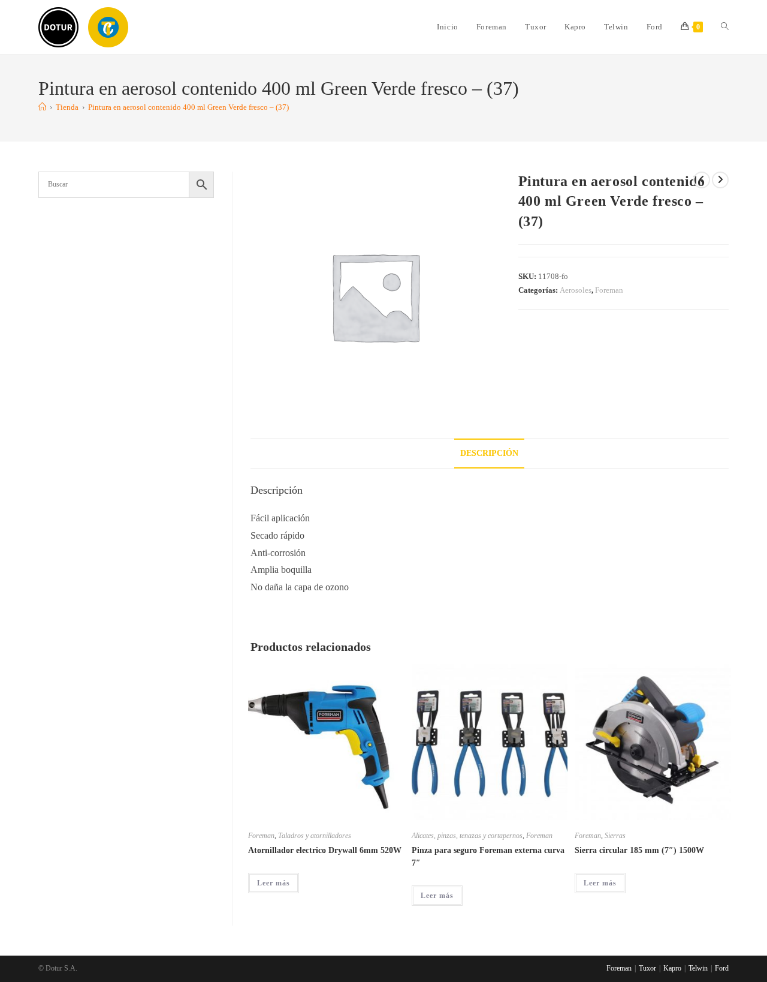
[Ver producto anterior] (701, 180)
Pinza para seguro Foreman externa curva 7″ (488, 856)
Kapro (672, 968)
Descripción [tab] (489, 453)
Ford (722, 968)
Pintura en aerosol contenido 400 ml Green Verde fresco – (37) (188, 107)
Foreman (609, 290)
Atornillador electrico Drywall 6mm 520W (324, 850)
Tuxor (647, 968)
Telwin (698, 968)
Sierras (615, 835)
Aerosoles (575, 290)
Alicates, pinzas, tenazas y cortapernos (467, 835)
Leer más (273, 883)
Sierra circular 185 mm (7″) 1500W (639, 850)
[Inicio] (42, 107)
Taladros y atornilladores (314, 835)
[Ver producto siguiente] (720, 180)
